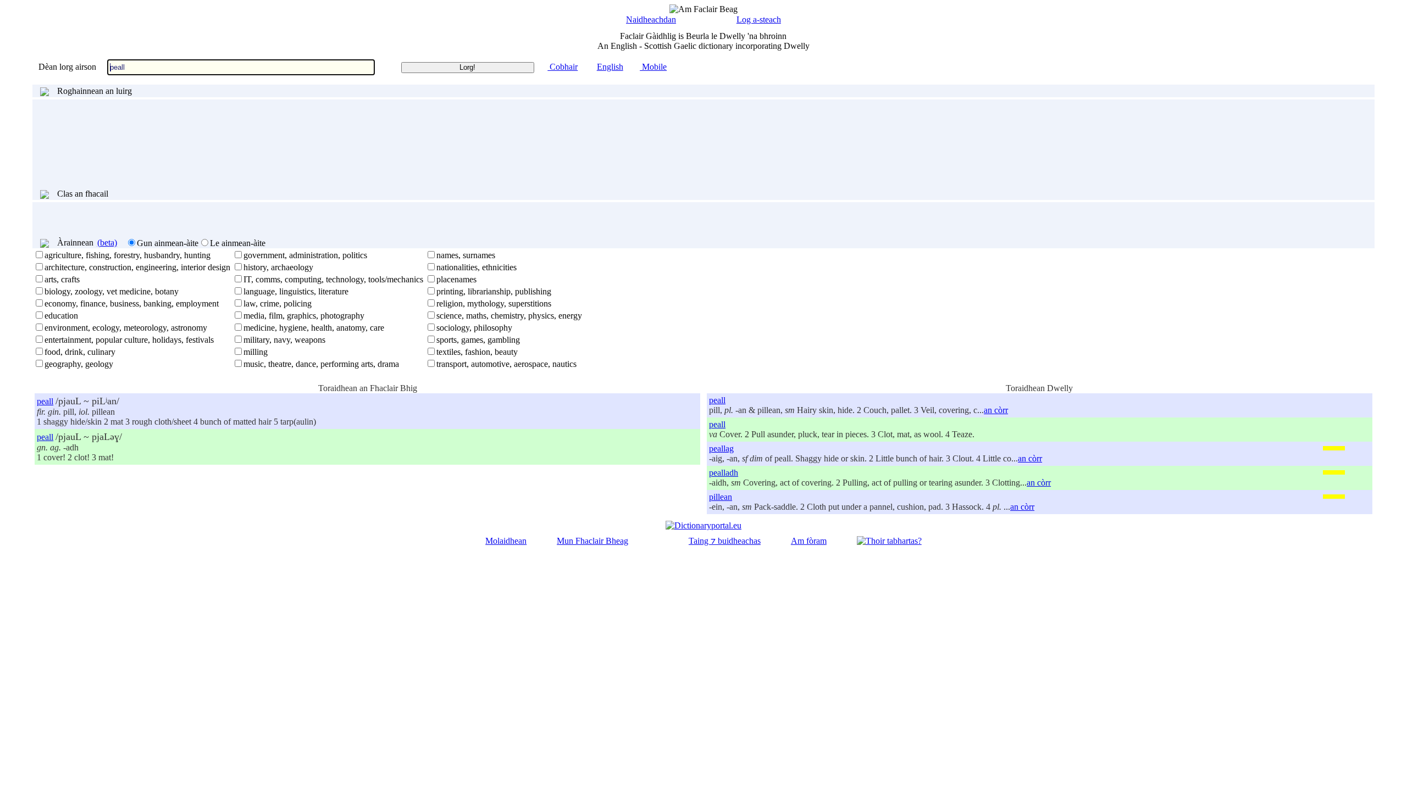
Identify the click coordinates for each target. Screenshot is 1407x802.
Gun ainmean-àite (167, 243)
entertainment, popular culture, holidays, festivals (129, 339)
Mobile (653, 66)
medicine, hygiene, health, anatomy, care (313, 327)
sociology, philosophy (474, 327)
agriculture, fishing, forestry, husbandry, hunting (128, 255)
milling (255, 352)
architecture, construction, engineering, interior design (137, 267)
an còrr (996, 410)
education (61, 315)
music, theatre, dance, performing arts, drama (321, 364)
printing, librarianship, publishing (493, 291)
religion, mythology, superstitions (493, 303)
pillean (720, 497)
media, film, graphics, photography (303, 315)
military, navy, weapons (284, 339)
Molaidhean (506, 540)
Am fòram (809, 540)
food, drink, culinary (80, 352)
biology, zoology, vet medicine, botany (112, 291)
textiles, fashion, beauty (477, 352)
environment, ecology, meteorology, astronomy (126, 327)
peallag (721, 448)
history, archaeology (278, 267)
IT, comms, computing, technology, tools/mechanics (333, 279)
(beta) (107, 242)
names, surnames (465, 255)
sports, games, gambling (478, 339)
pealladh (723, 472)
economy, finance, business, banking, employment (132, 303)
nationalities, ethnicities (476, 267)
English (610, 66)
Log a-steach (758, 19)
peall (45, 401)
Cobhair (562, 66)
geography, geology (79, 364)
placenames (456, 279)
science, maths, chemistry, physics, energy (509, 315)
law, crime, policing (277, 303)
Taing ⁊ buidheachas (725, 540)
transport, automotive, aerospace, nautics (506, 364)
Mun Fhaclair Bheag (592, 540)
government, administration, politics (305, 255)
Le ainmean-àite (237, 243)
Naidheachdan (651, 19)
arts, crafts (62, 279)
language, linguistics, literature (295, 291)
